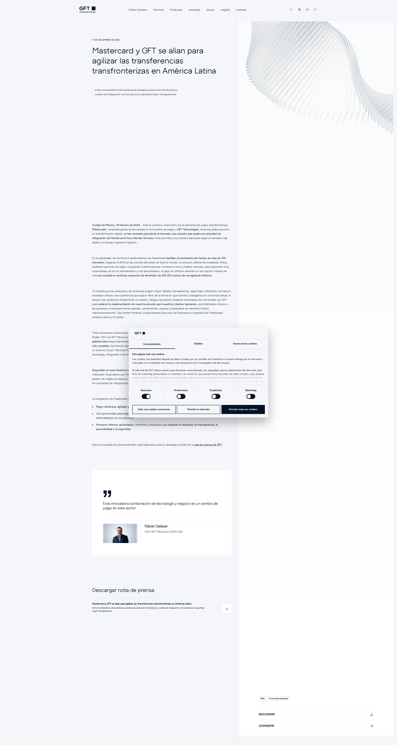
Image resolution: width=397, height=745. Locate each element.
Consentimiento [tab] (152, 344)
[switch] (181, 396)
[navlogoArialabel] (87, 9)
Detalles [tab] (198, 343)
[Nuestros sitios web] (299, 9)
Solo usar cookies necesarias (154, 409)
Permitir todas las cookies (243, 409)
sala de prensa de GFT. (208, 444)
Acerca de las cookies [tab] (245, 343)
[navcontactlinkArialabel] (307, 9)
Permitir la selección (198, 409)
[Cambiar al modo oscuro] (315, 9)
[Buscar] (291, 9)
